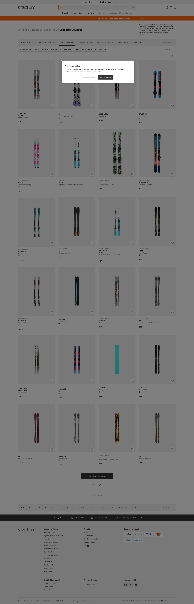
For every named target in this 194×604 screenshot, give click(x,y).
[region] (97, 71)
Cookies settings (89, 77)
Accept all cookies (105, 77)
